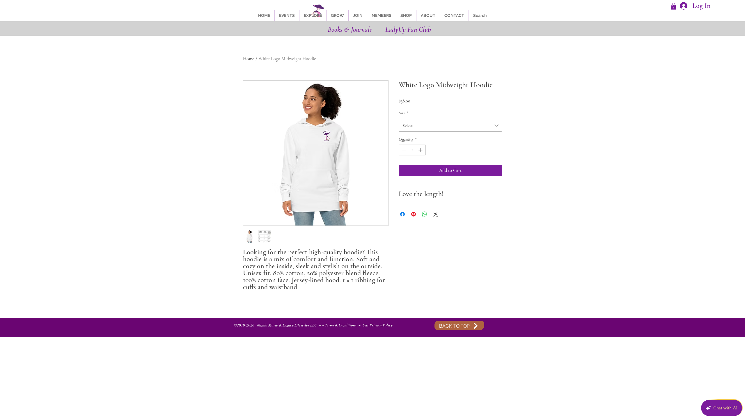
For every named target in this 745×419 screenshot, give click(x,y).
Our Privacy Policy (378, 325)
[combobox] (450, 125)
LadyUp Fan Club (408, 29)
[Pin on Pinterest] (413, 214)
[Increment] (421, 150)
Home (248, 59)
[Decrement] (403, 150)
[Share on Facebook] (402, 214)
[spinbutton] (412, 150)
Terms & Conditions (340, 325)
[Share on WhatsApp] (424, 214)
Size (403, 113)
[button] (673, 6)
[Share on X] (435, 214)
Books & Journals (350, 29)
